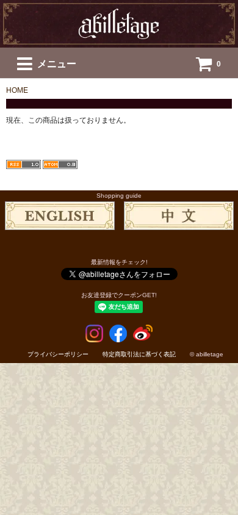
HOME (17, 90)
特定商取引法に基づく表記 (139, 354)
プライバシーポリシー (57, 354)
